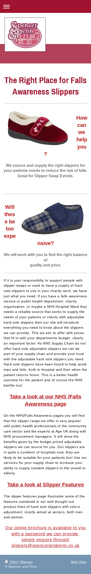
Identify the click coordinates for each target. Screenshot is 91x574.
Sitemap (26, 562)
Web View (78, 562)
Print (13, 562)
